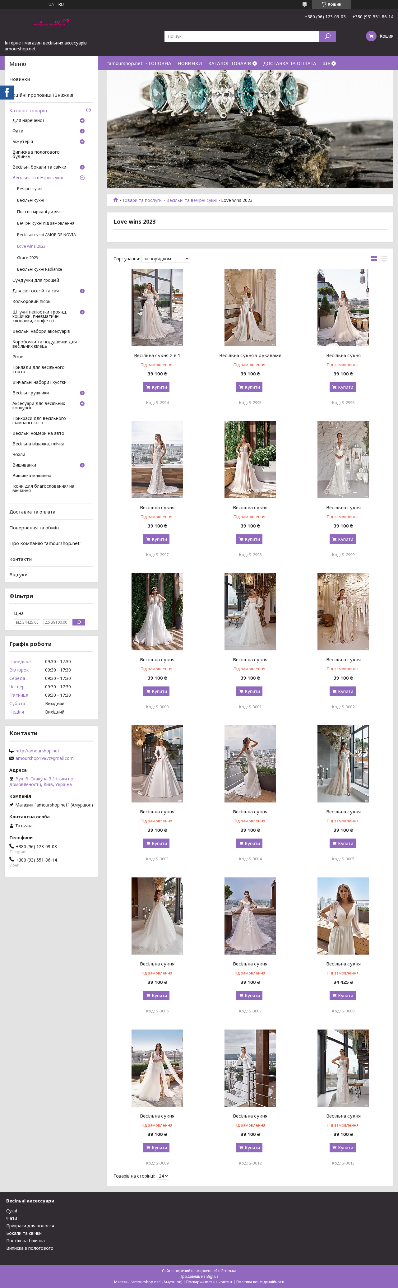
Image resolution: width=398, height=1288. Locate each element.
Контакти (20, 559)
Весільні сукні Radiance (39, 269)
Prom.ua (228, 1270)
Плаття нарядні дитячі (39, 211)
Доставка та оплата (32, 512)
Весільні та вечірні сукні (191, 200)
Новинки (19, 79)
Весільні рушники (30, 393)
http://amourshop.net (37, 751)
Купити (159, 387)
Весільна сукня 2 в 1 (157, 355)
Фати (17, 131)
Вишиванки (24, 465)
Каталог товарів (28, 110)
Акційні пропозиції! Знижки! (41, 95)
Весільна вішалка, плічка (38, 444)
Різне (17, 357)
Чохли (18, 454)
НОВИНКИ (190, 63)
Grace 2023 (27, 257)
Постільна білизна (25, 1241)
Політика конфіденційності (260, 1282)
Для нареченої (28, 120)
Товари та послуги (142, 200)
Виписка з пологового (29, 1248)
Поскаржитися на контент (209, 1282)
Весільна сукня (343, 355)
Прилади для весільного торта (38, 369)
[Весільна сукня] (343, 307)
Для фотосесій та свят (36, 291)
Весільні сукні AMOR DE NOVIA (46, 234)
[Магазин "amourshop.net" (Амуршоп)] (51, 24)
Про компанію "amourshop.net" (45, 543)
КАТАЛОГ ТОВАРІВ (229, 63)
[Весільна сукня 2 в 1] (157, 307)
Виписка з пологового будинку (36, 154)
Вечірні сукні (29, 188)
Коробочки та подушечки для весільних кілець (44, 344)
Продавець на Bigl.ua (199, 1276)
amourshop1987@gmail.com (45, 758)
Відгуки (18, 574)
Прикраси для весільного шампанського (39, 420)
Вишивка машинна (31, 475)
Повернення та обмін (34, 527)
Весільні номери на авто (38, 433)
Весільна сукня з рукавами (250, 355)
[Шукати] (327, 36)
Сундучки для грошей (35, 280)
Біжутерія (22, 141)
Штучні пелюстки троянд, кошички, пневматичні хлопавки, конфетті (39, 316)
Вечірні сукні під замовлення (45, 223)
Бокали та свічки (24, 1233)
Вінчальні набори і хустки (39, 382)
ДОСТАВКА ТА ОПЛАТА (289, 63)
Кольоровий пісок (31, 301)
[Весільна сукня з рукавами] (250, 307)
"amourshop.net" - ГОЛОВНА (139, 63)
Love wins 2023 (31, 246)
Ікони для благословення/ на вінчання (43, 488)
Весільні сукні (30, 200)
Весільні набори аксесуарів (41, 331)
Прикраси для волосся (30, 1226)
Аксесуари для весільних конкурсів (38, 406)
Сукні (11, 1211)
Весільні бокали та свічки (39, 167)
